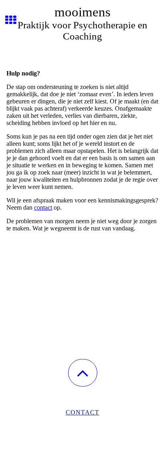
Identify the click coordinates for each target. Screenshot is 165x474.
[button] (82, 373)
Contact (82, 412)
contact (43, 207)
